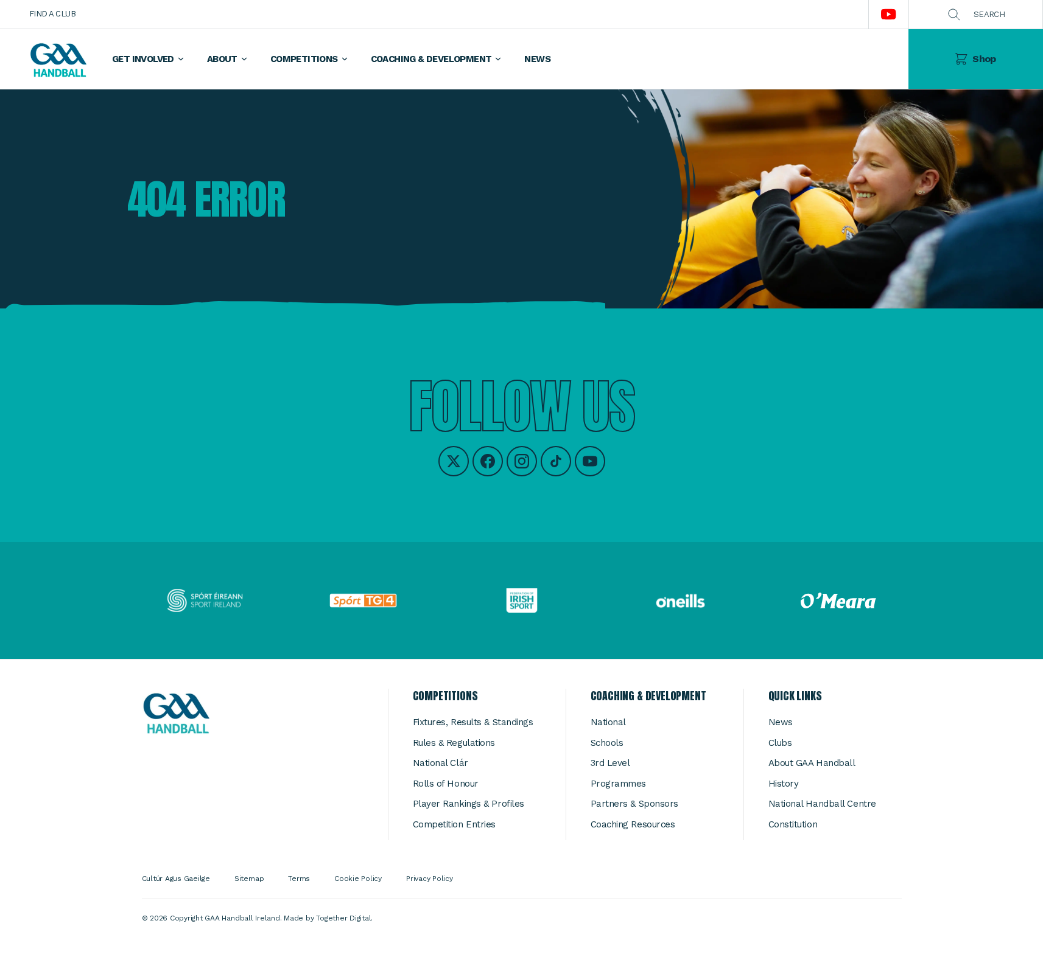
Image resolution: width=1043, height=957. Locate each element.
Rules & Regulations (454, 742)
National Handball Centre (822, 803)
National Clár (440, 762)
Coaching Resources (633, 824)
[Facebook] (487, 461)
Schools (607, 742)
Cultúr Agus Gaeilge (176, 878)
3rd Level (610, 762)
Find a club (52, 13)
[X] (453, 461)
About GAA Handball (811, 762)
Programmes (619, 783)
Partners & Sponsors (634, 803)
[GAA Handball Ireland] (57, 59)
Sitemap (249, 878)
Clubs (780, 742)
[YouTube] (590, 461)
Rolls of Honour (446, 783)
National (608, 722)
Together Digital (343, 918)
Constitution (793, 824)
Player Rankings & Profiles (468, 803)
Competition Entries (454, 824)
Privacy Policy (429, 878)
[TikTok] (556, 461)
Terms (299, 878)
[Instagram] (522, 461)
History (783, 783)
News (780, 722)
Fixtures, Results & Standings (473, 722)
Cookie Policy (358, 878)
